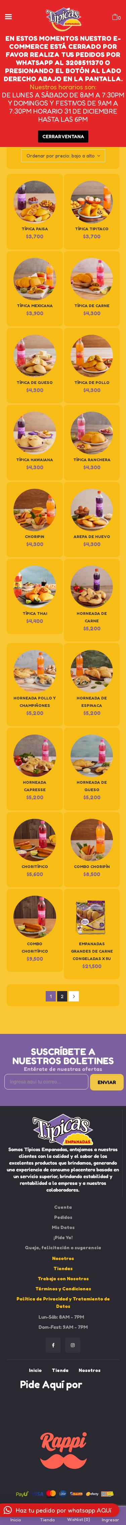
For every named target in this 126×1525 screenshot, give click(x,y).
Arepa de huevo (92, 536)
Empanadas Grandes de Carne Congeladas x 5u (92, 951)
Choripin (34, 536)
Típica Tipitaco (92, 228)
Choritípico (35, 866)
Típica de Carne (92, 305)
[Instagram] (72, 1345)
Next (74, 996)
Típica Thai (35, 613)
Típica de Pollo (92, 382)
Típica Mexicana (35, 305)
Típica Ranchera (92, 459)
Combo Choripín (92, 866)
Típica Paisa (35, 228)
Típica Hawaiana (34, 459)
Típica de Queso (34, 382)
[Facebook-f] (53, 1345)
